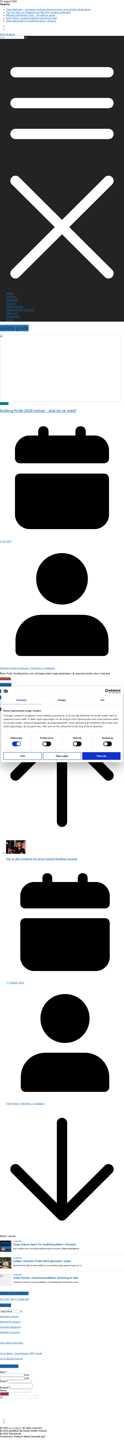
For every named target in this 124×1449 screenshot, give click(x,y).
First (26, 1375)
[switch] (46, 744)
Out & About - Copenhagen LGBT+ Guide (21, 1353)
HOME (9, 293)
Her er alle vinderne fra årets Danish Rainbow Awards (41, 859)
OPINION (11, 296)
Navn (3, 1372)
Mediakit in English (10, 1332)
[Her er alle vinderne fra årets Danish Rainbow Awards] (16, 853)
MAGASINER (13, 316)
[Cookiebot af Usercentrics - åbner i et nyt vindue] (107, 691)
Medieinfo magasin (10, 1321)
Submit (4, 1394)
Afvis (22, 756)
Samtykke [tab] (21, 700)
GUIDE (9, 320)
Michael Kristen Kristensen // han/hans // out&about (27, 668)
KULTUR (11, 303)
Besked (5, 1387)
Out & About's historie (11, 1358)
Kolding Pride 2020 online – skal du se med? (38, 410)
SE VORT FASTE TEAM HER (14, 1299)
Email (3, 1381)
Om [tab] (102, 700)
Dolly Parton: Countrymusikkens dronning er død (31, 18)
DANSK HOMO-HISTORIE (20, 310)
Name (3, 1390)
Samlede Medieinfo (10, 1327)
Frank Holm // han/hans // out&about (25, 1103)
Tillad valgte (62, 756)
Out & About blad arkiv (11, 1343)
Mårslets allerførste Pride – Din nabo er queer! (31, 15)
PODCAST (11, 313)
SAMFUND (12, 300)
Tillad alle (101, 756)
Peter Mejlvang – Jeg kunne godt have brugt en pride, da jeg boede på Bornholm (48, 9)
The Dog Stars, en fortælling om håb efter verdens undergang (38, 12)
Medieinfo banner (9, 1316)
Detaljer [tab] (62, 700)
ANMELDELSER (14, 306)
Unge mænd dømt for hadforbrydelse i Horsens (31, 21)
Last (26, 1378)
